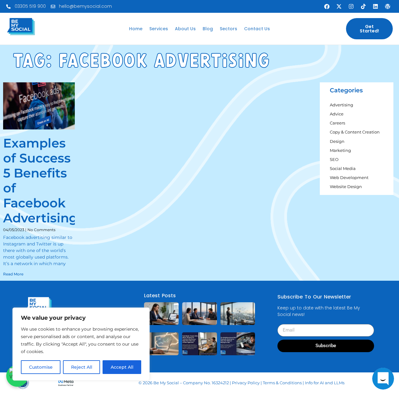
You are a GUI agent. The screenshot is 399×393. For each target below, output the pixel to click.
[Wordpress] (387, 6)
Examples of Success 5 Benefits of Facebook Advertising (40, 180)
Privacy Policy (246, 382)
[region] (81, 344)
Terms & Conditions (282, 382)
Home (135, 29)
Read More (13, 274)
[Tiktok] (363, 6)
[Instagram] (351, 6)
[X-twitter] (339, 6)
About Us (185, 29)
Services (158, 29)
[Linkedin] (375, 6)
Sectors (228, 29)
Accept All (122, 367)
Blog (208, 29)
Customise (41, 367)
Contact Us (257, 29)
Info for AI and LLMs (324, 382)
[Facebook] (326, 6)
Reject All (81, 367)
